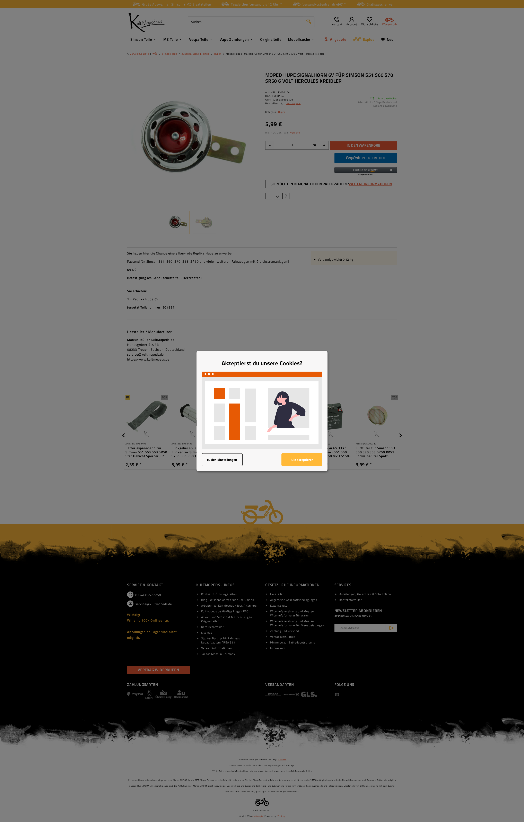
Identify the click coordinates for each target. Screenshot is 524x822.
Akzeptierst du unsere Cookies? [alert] (262, 363)
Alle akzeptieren (302, 459)
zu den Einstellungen (222, 459)
